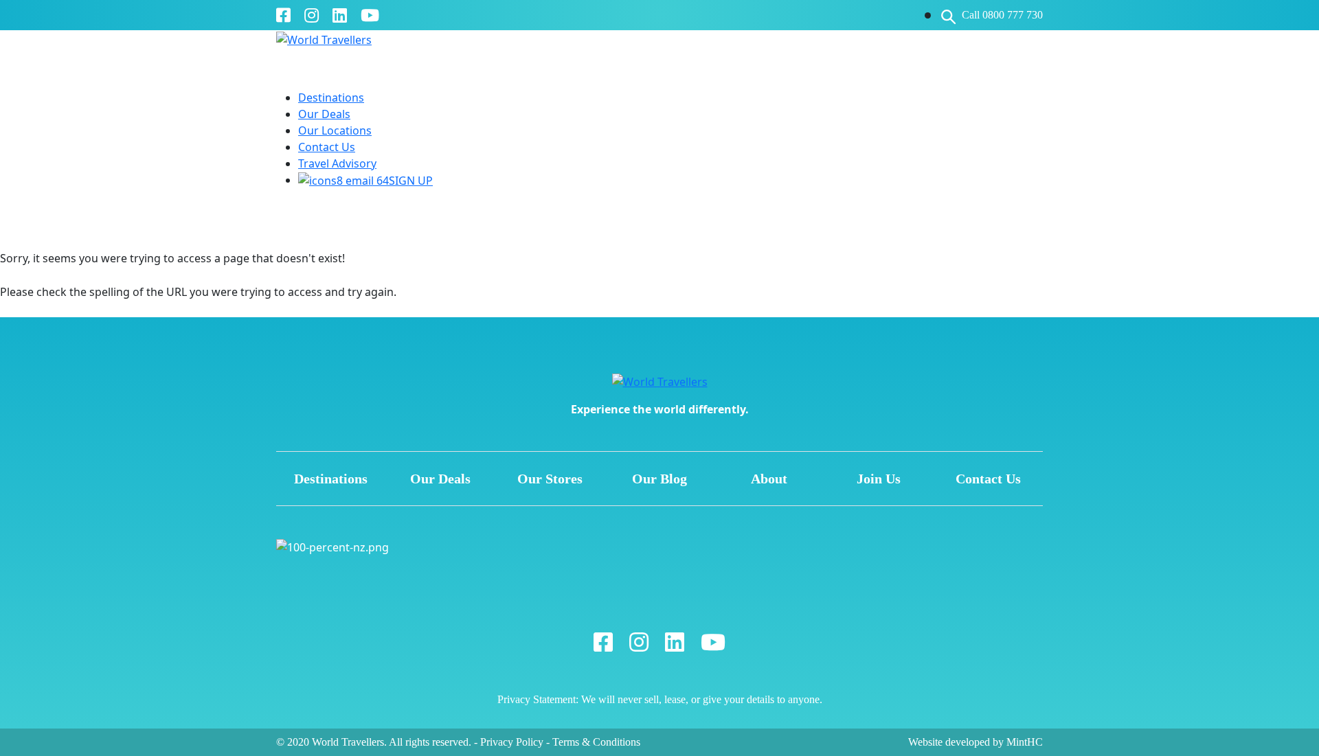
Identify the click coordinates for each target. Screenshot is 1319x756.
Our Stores (550, 478)
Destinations (331, 97)
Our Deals (324, 114)
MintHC (1024, 742)
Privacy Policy (511, 742)
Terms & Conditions (596, 742)
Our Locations (335, 130)
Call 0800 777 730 (1002, 15)
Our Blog (659, 478)
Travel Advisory (337, 163)
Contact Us (326, 146)
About (769, 478)
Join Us (879, 478)
